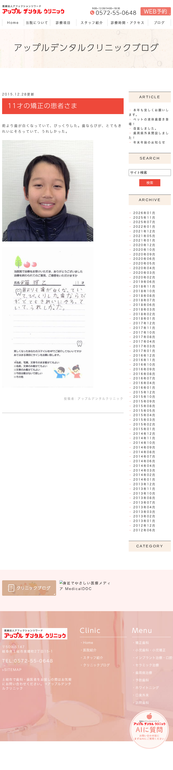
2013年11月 (144, 488)
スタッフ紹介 (92, 22)
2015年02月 (144, 424)
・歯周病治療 (142, 672)
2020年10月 (144, 249)
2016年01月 (144, 387)
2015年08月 (144, 406)
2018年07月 (144, 300)
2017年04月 (144, 341)
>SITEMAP (12, 669)
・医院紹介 (88, 650)
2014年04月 (144, 465)
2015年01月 (144, 429)
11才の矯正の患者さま (43, 106)
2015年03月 (144, 419)
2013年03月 (144, 511)
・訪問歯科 (140, 702)
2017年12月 (144, 323)
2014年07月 (144, 456)
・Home (86, 642)
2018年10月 (144, 291)
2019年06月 (144, 281)
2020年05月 (144, 263)
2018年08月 (144, 295)
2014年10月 (144, 442)
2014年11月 (144, 438)
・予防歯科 (140, 680)
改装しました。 (145, 128)
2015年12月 (144, 392)
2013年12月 (144, 484)
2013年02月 (144, 516)
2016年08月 (144, 373)
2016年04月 (144, 383)
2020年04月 (144, 268)
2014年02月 (144, 474)
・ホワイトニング (145, 687)
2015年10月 (144, 396)
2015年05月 (144, 410)
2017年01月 (144, 350)
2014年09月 (144, 447)
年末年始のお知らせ (149, 142)
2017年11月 (144, 327)
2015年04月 (144, 415)
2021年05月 (144, 235)
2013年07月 (144, 502)
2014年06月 (144, 461)
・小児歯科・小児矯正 (149, 650)
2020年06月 (144, 258)
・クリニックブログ (95, 665)
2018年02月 (144, 314)
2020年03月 (144, 272)
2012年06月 (144, 530)
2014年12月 (144, 433)
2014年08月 (144, 452)
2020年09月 (144, 254)
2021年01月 (144, 240)
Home (13, 22)
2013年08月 (144, 497)
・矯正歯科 (140, 642)
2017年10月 (144, 332)
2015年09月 (144, 401)
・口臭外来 (140, 695)
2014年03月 (144, 470)
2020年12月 (144, 245)
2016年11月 (144, 359)
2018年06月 (144, 304)
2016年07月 (144, 378)
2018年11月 (144, 286)
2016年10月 (144, 364)
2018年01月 (144, 318)
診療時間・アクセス (128, 22)
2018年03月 (144, 309)
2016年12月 (144, 355)
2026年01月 (144, 212)
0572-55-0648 (33, 661)
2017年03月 (144, 346)
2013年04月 (144, 507)
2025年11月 (144, 217)
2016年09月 (144, 369)
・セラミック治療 (145, 665)
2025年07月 (144, 222)
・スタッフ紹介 (91, 657)
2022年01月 (144, 226)
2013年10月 (144, 493)
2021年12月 (144, 231)
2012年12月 (144, 525)
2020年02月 (144, 277)
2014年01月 (144, 479)
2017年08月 (144, 336)
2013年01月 (144, 520)
